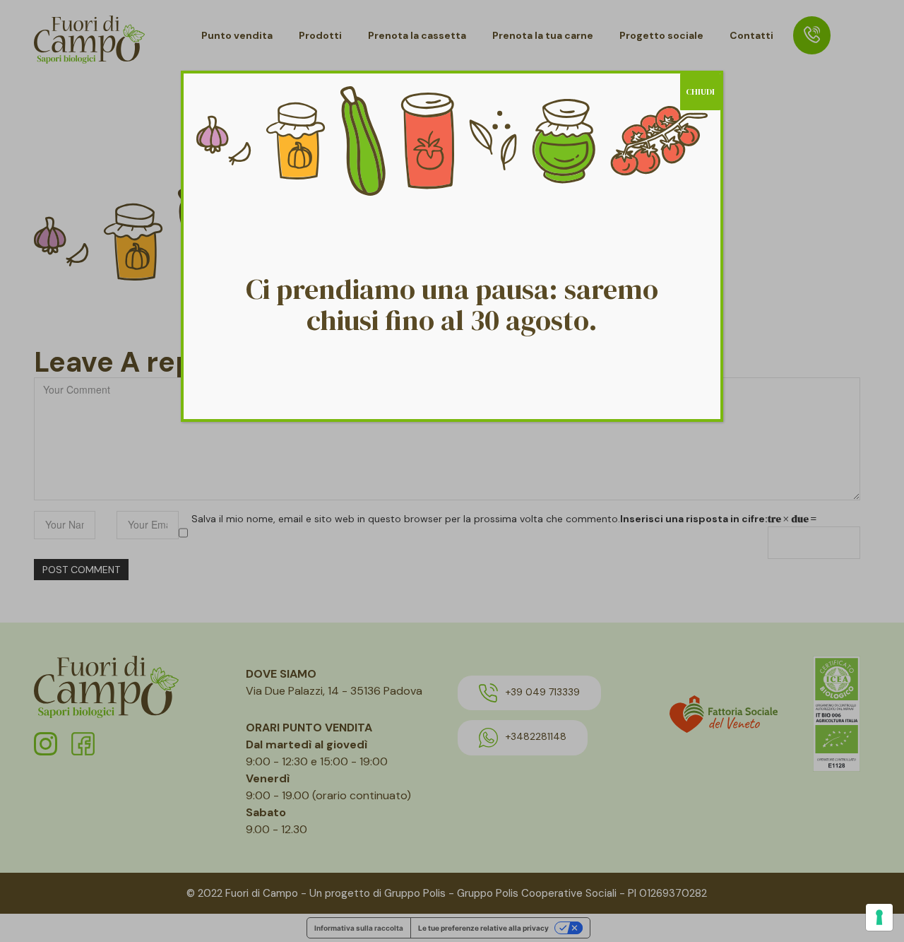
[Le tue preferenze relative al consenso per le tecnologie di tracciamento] (879, 917)
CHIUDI (700, 92)
